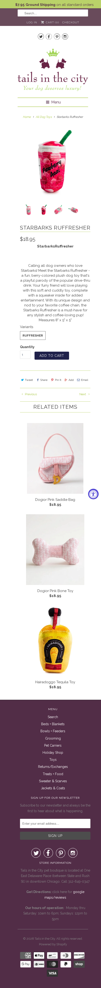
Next (83, 394)
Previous (30, 394)
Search (53, 717)
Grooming (53, 738)
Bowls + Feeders (52, 731)
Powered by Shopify (53, 944)
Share (43, 380)
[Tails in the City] (53, 69)
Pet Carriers (53, 745)
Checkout (70, 22)
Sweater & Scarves (53, 781)
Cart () (52, 22)
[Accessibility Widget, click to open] (93, 494)
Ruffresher (33, 335)
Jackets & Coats (53, 788)
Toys (53, 760)
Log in (32, 22)
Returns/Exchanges (53, 767)
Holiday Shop (53, 752)
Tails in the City (45, 938)
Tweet (29, 380)
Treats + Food (53, 774)
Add (71, 380)
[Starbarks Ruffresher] (53, 161)
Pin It (58, 380)
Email (84, 380)
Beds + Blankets (53, 724)
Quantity (27, 347)
